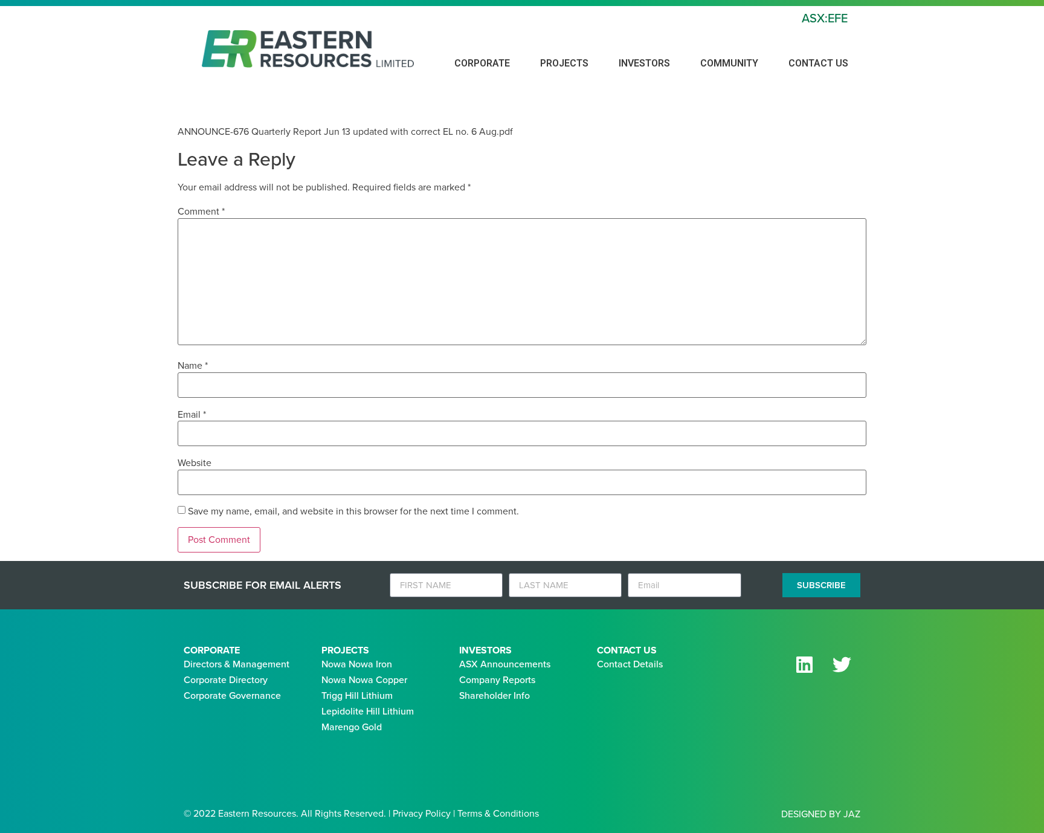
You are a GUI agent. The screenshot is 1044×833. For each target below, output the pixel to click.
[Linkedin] (804, 664)
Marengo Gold (351, 727)
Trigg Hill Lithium (357, 695)
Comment (201, 211)
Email (192, 415)
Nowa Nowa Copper (364, 680)
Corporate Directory (226, 680)
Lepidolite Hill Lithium (367, 711)
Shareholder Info (494, 695)
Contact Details (630, 664)
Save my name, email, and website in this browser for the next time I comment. (353, 511)
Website (194, 463)
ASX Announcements (504, 664)
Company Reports (497, 680)
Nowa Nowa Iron (356, 664)
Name (193, 366)
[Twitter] (841, 664)
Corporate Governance (232, 695)
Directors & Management (236, 664)
